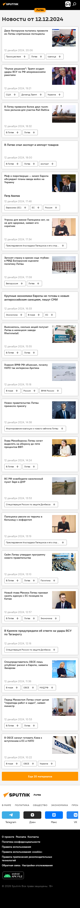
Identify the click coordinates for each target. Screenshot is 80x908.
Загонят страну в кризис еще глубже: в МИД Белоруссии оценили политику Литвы (26, 261)
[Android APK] (13, 876)
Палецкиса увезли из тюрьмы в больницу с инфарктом (23, 518)
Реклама (21, 836)
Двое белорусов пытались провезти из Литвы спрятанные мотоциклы (26, 32)
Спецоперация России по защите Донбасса (28, 504)
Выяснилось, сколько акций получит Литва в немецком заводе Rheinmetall (26, 330)
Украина (51, 94)
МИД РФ (44, 687)
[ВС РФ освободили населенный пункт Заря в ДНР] (64, 486)
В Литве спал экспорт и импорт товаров (31, 145)
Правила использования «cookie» (22, 851)
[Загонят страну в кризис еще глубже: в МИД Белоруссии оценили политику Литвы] (64, 265)
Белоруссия (12, 283)
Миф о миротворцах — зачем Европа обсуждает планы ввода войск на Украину (26, 179)
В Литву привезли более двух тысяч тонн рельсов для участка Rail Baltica (26, 108)
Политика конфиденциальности (21, 841)
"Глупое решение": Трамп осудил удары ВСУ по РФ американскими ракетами (25, 72)
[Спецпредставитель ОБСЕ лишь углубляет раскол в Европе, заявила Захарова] (64, 669)
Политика (45, 580)
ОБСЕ (26, 687)
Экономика (11, 314)
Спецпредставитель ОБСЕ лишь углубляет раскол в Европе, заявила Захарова (26, 665)
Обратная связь (11, 865)
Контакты (33, 836)
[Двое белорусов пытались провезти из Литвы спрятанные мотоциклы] (64, 38)
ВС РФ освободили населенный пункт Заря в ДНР (23, 480)
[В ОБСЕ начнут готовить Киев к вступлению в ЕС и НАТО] (64, 745)
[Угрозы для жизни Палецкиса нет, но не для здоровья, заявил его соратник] (64, 227)
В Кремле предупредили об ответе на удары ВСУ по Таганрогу (38, 632)
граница (52, 56)
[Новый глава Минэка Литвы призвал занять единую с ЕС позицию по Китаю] (64, 600)
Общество (40, 805)
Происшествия (13, 56)
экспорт (45, 163)
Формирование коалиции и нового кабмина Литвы (32, 428)
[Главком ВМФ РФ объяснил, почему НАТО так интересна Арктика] (64, 372)
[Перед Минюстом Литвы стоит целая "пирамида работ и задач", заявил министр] (64, 707)
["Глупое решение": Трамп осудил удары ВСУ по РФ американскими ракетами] (64, 76)
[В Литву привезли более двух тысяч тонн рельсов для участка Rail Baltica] (64, 114)
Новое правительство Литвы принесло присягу (21, 404)
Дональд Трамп (29, 94)
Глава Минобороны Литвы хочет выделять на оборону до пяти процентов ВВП (23, 444)
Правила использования (16, 846)
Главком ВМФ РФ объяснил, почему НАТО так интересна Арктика (26, 366)
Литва (34, 56)
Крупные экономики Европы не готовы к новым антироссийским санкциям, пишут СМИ (36, 297)
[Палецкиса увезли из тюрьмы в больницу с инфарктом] (64, 524)
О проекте (8, 836)
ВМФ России (47, 390)
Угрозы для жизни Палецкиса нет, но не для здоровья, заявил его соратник (26, 223)
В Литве (10, 132)
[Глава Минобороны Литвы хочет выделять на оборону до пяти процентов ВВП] (64, 448)
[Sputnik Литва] (11, 5)
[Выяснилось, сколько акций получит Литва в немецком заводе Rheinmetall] (64, 334)
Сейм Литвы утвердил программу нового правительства (24, 556)
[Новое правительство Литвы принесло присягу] (64, 410)
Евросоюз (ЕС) (13, 207)
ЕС (33, 207)
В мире (31, 314)
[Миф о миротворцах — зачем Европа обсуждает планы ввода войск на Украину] (64, 183)
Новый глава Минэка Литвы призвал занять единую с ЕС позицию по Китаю (26, 596)
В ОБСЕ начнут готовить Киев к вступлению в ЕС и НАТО (23, 739)
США (8, 94)
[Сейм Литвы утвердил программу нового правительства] (64, 562)
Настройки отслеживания (37, 865)
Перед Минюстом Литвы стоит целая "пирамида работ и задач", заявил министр (26, 703)
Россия (48, 207)
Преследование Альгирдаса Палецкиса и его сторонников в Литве (36, 245)
